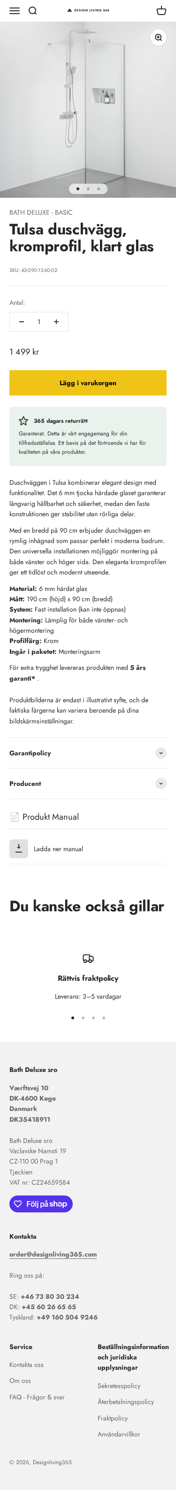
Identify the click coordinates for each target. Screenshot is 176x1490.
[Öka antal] (56, 321)
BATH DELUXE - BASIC (41, 212)
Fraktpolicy (113, 1418)
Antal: (17, 302)
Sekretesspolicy (119, 1385)
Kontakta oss (26, 1364)
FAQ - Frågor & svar (37, 1397)
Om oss (20, 1380)
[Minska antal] (21, 321)
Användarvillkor (119, 1434)
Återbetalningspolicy (126, 1401)
